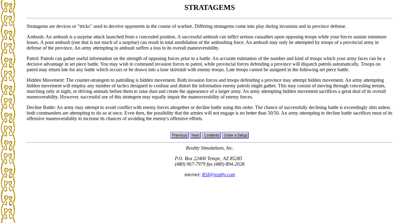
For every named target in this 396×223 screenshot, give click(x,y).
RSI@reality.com (218, 174)
